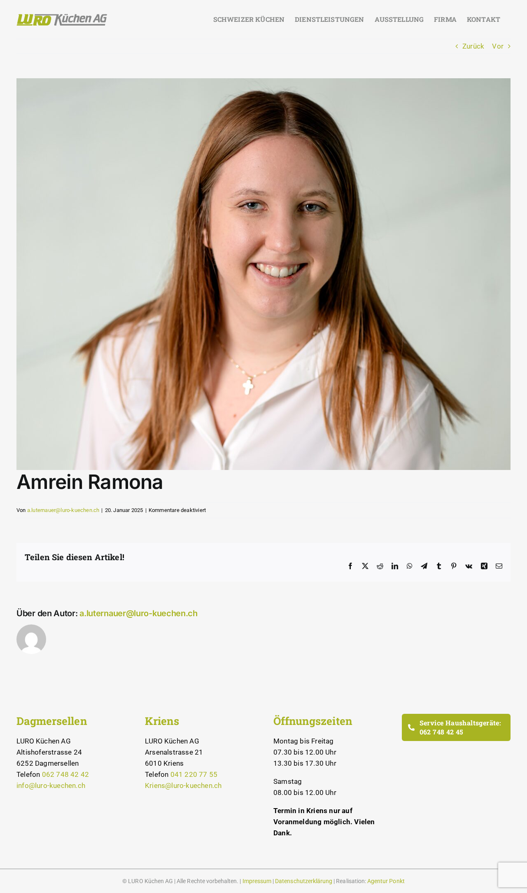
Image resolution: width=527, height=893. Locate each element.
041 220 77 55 (194, 774)
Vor (498, 46)
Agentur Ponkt (386, 881)
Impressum (257, 881)
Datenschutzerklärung (303, 881)
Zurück (473, 46)
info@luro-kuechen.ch (50, 785)
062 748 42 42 (65, 774)
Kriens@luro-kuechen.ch (183, 785)
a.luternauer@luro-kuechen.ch (63, 510)
